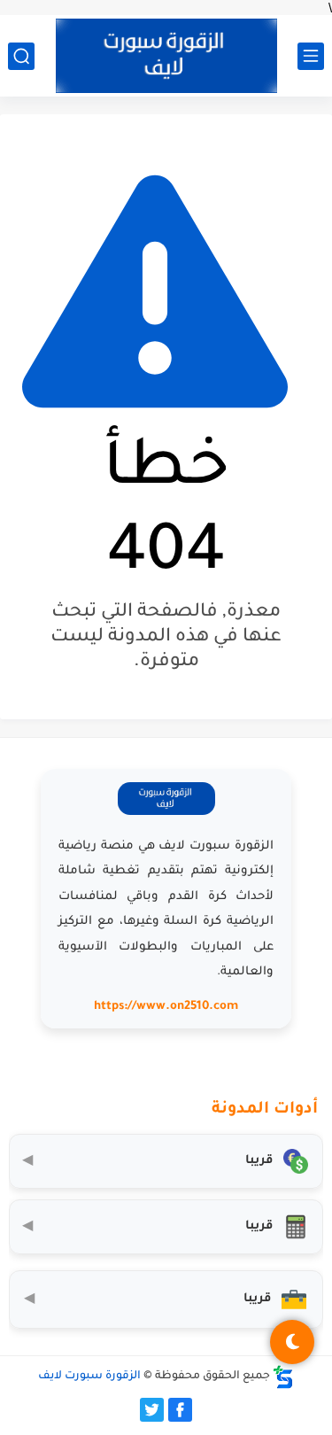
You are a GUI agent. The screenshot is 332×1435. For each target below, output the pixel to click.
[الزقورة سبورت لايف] (166, 56)
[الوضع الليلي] (292, 1342)
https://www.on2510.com (166, 1006)
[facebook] (180, 1410)
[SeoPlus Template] (283, 1377)
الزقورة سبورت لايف (89, 1376)
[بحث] (21, 56)
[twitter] (152, 1410)
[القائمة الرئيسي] (310, 56)
